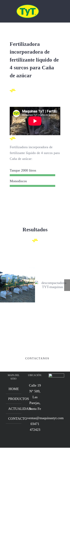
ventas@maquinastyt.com (45, 418)
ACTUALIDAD (13, 409)
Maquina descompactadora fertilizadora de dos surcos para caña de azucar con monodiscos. (52, 284)
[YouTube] (59, 395)
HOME (14, 389)
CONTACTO (13, 419)
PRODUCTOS (13, 399)
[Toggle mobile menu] (62, 10)
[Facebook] (53, 395)
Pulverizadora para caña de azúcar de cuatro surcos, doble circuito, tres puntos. (17, 284)
